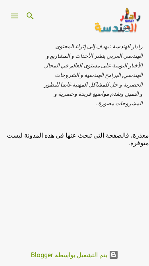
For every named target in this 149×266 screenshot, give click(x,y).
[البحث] (30, 16)
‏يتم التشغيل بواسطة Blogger (70, 254)
